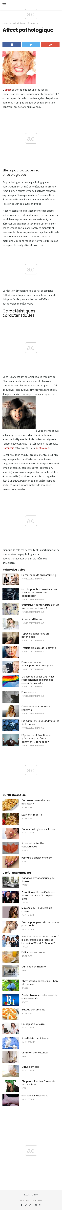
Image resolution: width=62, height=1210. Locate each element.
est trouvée (42, 448)
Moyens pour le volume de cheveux (36, 909)
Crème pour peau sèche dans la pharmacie (40, 924)
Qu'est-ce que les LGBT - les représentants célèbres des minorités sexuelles (37, 680)
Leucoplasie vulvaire (33, 1024)
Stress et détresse (31, 619)
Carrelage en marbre (33, 966)
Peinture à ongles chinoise (36, 857)
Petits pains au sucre (33, 952)
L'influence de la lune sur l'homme (35, 708)
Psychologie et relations (13, 23)
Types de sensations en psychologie (35, 635)
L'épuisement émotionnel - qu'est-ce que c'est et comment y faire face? (37, 738)
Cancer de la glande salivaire (38, 829)
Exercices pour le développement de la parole (37, 664)
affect (8, 89)
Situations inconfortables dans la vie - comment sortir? (40, 606)
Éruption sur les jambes (34, 1095)
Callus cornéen (30, 1066)
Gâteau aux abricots (33, 1009)
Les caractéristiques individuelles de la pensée (40, 722)
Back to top (31, 1194)
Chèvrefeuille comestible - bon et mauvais (39, 982)
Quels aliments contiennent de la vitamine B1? (39, 997)
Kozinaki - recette (31, 814)
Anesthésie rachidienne (35, 1038)
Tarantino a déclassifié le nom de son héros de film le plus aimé (39, 895)
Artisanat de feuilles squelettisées (32, 845)
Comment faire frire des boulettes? (35, 802)
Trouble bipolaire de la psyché (38, 648)
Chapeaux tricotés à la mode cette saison (38, 1083)
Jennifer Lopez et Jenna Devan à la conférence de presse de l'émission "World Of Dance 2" (40, 940)
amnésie (9, 448)
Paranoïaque (28, 692)
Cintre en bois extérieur (34, 1052)
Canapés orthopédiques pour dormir (38, 879)
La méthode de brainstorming (38, 575)
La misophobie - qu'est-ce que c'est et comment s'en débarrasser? (39, 592)
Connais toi (32, 23)
